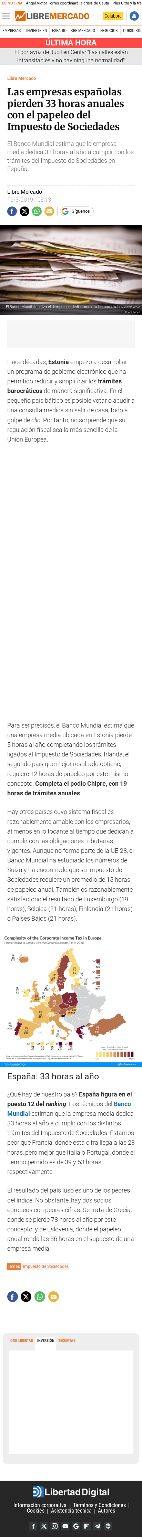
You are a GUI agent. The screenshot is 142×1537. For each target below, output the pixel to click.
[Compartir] (12, 211)
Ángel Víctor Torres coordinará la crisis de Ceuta (67, 3)
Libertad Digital (71, 1491)
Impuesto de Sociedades (46, 1266)
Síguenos (81, 211)
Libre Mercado (21, 78)
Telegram (97, 1526)
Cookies (35, 1511)
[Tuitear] (24, 211)
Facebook (33, 1526)
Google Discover (76, 1526)
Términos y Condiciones (99, 1505)
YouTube (65, 1526)
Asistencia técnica (71, 1511)
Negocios (109, 30)
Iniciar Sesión (134, 16)
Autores (106, 1511)
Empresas (11, 30)
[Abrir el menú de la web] (8, 16)
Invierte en (36, 30)
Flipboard (86, 1526)
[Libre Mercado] (52, 16)
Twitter (44, 1526)
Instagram (54, 1526)
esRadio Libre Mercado (73, 30)
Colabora (113, 16)
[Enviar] (37, 211)
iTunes (108, 1526)
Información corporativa (40, 1505)
